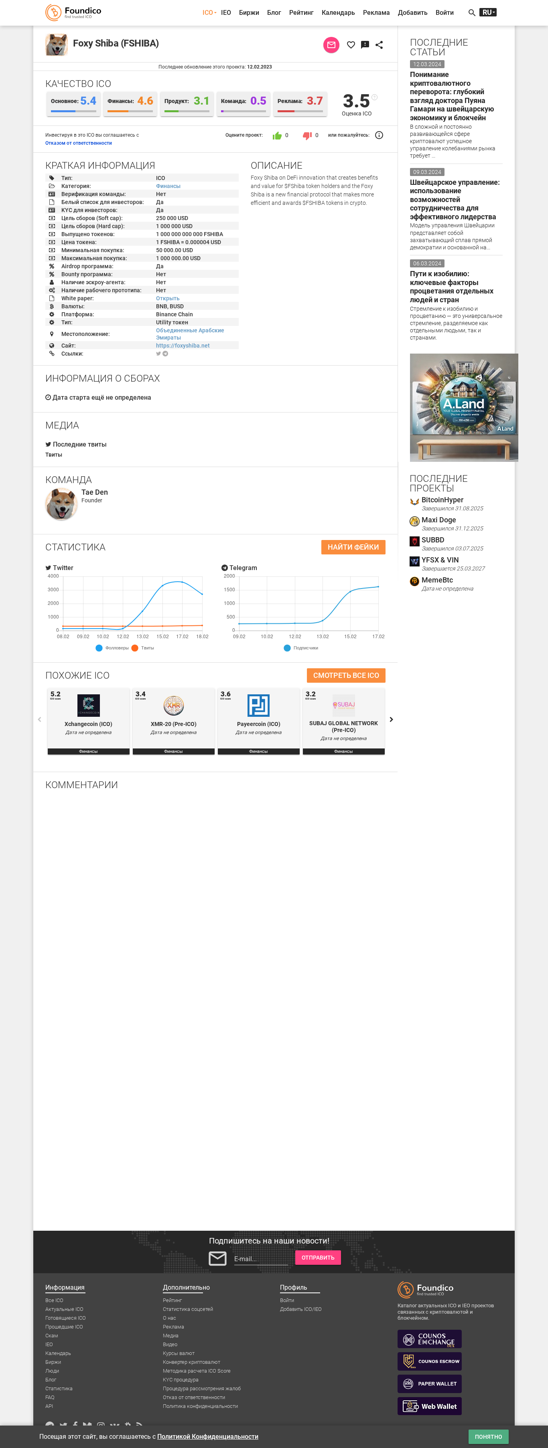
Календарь (338, 12)
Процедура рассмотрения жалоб (202, 1388)
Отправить (318, 1257)
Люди (52, 1371)
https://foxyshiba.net (183, 345)
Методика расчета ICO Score (197, 1371)
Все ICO (54, 1300)
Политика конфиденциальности (200, 1406)
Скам (51, 1336)
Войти (445, 12)
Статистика (59, 1388)
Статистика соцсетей (188, 1309)
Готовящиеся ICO (65, 1318)
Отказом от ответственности (78, 143)
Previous (39, 720)
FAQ (50, 1397)
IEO (226, 12)
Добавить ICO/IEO (301, 1309)
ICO (208, 12)
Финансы (168, 186)
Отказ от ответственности (194, 1397)
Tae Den (94, 492)
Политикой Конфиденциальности (207, 1436)
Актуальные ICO (64, 1309)
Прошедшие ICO (64, 1327)
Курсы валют (179, 1353)
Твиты (53, 454)
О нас (169, 1318)
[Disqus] (215, 901)
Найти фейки (353, 547)
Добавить (413, 12)
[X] (158, 353)
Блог (274, 12)
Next (392, 720)
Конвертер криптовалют (191, 1362)
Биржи (249, 12)
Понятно (488, 1437)
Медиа (171, 1336)
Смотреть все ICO (346, 675)
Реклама (376, 12)
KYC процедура (181, 1380)
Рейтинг (301, 12)
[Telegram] (165, 353)
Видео (170, 1344)
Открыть (168, 298)
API (49, 1406)
